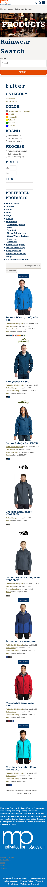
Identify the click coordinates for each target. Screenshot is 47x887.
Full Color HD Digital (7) (18, 151)
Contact (3, 868)
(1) (12, 117)
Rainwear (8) (11, 101)
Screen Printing (12, 329)
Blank (8, 332)
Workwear (12, 242)
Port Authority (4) (15, 138)
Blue (10, 126)
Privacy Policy (26, 881)
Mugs (9, 256)
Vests (9, 227)
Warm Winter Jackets (18, 236)
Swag (2, 863)
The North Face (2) (15, 141)
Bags (8, 215)
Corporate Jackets (16, 224)
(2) (11, 114)
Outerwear (19, 9)
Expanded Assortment (17, 259)
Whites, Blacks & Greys (18, 111)
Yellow (11, 120)
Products (10, 9)
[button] (40, 2)
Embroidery (11, 326)
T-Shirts (10, 206)
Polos (9, 209)
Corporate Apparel (15, 244)
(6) (11, 125)
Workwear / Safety (15, 247)
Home (2, 9)
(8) (19, 111)
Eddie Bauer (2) (14, 136)
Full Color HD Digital (14, 324)
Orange (11, 117)
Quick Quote (12, 203)
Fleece (9, 218)
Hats (8, 212)
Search (3, 58)
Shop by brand (13, 251)
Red (10, 114)
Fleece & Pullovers (16, 233)
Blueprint (35, 884)
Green (11, 123)
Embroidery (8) (14, 154)
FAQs (2, 865)
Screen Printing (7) (16, 157)
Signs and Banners (16, 253)
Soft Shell (11, 230)
